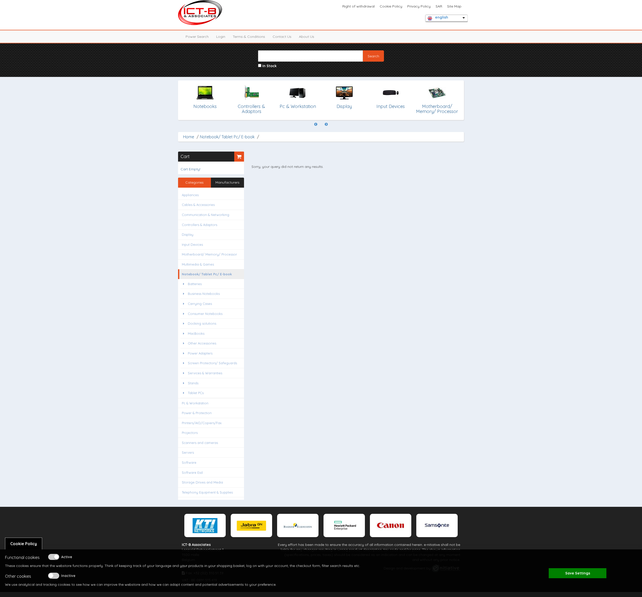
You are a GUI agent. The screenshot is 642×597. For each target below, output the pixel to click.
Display (187, 234)
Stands (192, 383)
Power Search (197, 36)
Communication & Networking (205, 215)
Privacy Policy (419, 6)
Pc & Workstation (195, 403)
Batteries (194, 284)
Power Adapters (199, 353)
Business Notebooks (203, 294)
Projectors (190, 433)
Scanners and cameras (200, 443)
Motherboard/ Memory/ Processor (209, 254)
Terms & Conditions (249, 36)
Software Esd (192, 472)
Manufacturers (227, 182)
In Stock (269, 66)
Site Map (454, 6)
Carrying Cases (199, 304)
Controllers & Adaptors (199, 225)
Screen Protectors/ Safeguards (212, 363)
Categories (194, 182)
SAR (439, 6)
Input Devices (192, 245)
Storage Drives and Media (202, 482)
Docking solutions (201, 323)
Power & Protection (197, 413)
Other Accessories (201, 343)
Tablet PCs (195, 393)
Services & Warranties (204, 373)
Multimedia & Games (198, 264)
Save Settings (577, 573)
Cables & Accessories (198, 205)
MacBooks (195, 333)
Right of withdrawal (358, 6)
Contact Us (282, 36)
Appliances (190, 195)
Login (220, 36)
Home (188, 136)
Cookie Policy (391, 6)
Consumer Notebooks (204, 314)
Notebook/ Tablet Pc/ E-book (227, 136)
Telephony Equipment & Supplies (207, 492)
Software (189, 462)
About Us (306, 36)
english (441, 17)
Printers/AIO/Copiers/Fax (201, 423)
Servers (188, 452)
